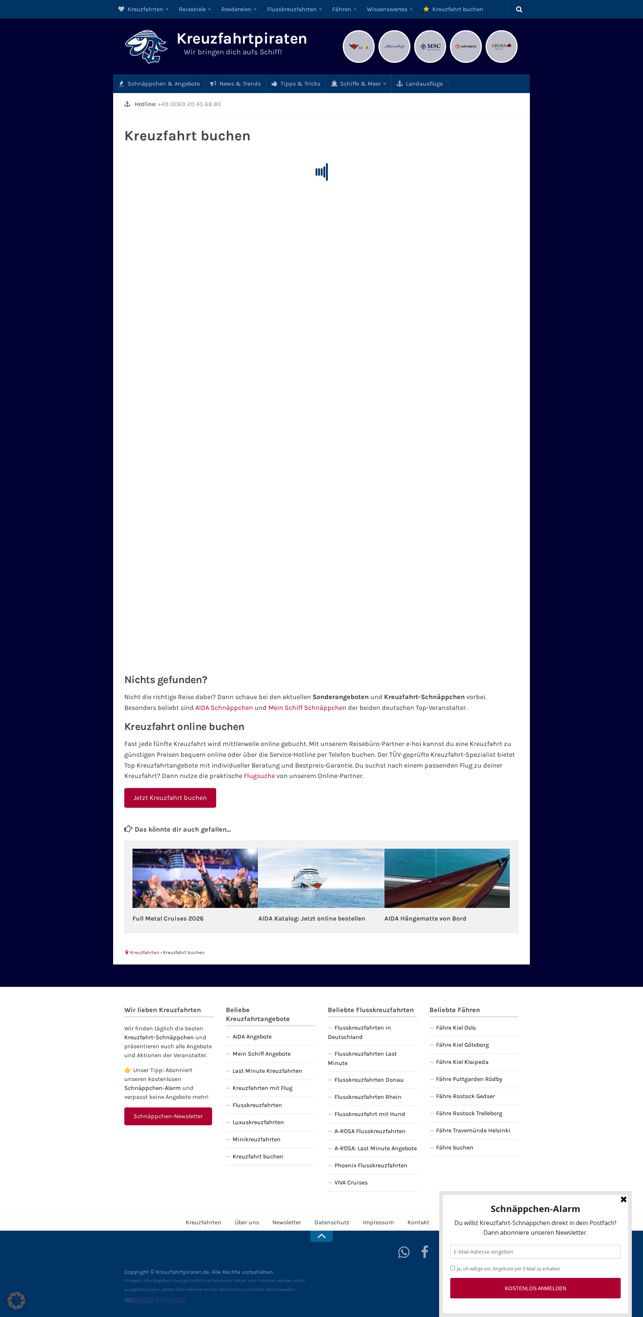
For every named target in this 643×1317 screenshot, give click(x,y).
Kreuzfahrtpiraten (241, 38)
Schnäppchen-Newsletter (168, 1116)
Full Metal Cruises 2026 (168, 918)
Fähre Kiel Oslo (456, 1027)
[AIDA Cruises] (359, 62)
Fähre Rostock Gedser (465, 1096)
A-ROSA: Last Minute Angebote (376, 1148)
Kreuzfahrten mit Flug (262, 1087)
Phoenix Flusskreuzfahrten (371, 1165)
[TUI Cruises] (394, 62)
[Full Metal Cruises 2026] (195, 878)
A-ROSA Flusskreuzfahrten (370, 1131)
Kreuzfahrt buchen (457, 9)
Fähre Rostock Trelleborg (469, 1113)
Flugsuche (259, 776)
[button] (16, 1300)
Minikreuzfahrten (257, 1139)
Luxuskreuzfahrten (258, 1122)
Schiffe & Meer (360, 83)
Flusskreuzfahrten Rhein (368, 1096)
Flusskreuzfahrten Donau (369, 1079)
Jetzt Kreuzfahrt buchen (170, 798)
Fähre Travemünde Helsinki (473, 1130)
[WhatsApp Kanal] (404, 1252)
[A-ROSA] (501, 62)
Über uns (247, 1222)
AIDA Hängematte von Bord (425, 918)
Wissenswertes (387, 9)
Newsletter (286, 1222)
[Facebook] (425, 1252)
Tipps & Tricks (299, 83)
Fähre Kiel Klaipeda (462, 1061)
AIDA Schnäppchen (224, 708)
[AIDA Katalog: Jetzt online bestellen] (321, 878)
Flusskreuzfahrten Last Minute (362, 1058)
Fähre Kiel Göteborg (462, 1044)
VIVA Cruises (351, 1182)
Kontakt (418, 1222)
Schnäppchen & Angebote (163, 83)
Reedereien (236, 9)
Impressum (378, 1222)
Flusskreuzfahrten (292, 9)
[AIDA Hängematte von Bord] (447, 878)
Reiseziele (192, 9)
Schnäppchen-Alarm (152, 1087)
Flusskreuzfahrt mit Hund (370, 1113)
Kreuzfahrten (144, 9)
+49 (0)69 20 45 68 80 (189, 104)
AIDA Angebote (252, 1036)
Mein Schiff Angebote (262, 1053)
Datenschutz (331, 1222)
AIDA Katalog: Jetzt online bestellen (311, 918)
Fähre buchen (454, 1147)
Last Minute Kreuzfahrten (267, 1070)
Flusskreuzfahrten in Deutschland (359, 1032)
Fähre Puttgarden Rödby (469, 1078)
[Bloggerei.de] (139, 1301)
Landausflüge (423, 83)
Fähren (341, 9)
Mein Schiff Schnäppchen (307, 708)
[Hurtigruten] (466, 62)
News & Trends (239, 83)
